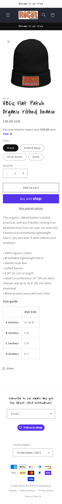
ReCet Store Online (29, 485)
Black (10, 148)
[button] (8, 15)
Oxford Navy (32, 148)
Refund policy (27, 490)
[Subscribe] (50, 413)
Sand (35, 157)
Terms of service (33, 496)
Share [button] (10, 368)
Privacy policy (46, 490)
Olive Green (15, 157)
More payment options (31, 208)
